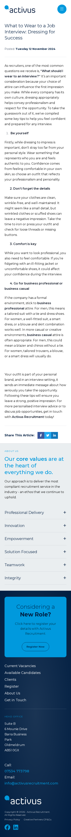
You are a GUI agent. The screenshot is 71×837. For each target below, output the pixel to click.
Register (12, 686)
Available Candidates (23, 673)
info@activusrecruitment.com (31, 783)
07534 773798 (17, 771)
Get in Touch (15, 700)
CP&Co (47, 819)
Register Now (35, 646)
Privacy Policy (12, 819)
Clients (10, 680)
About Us (12, 693)
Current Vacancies (20, 666)
